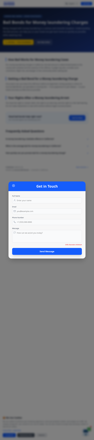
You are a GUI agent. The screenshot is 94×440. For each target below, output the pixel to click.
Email (14, 207)
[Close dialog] (13, 185)
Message (15, 228)
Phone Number (18, 217)
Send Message (47, 251)
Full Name (16, 196)
